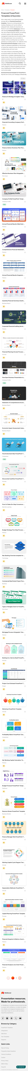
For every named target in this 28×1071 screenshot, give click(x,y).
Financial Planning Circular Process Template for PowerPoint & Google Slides (13, 352)
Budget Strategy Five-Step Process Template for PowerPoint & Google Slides (13, 530)
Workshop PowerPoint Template (11, 709)
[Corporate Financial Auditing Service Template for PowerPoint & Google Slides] (14, 317)
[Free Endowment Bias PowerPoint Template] (14, 445)
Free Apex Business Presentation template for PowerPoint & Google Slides (13, 377)
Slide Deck (4, 1033)
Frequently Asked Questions (8, 1051)
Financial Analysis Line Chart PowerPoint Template (13, 964)
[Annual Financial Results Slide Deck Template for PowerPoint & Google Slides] (14, 215)
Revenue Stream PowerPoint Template (13, 811)
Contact (3, 1057)
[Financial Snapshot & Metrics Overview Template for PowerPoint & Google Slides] (14, 930)
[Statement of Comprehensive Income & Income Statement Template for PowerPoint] (14, 393)
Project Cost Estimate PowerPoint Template (13, 683)
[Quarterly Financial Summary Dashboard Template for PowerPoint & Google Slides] (14, 292)
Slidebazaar (17, 28)
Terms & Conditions (6, 1054)
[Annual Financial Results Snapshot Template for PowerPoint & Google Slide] (14, 266)
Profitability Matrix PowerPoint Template (13, 734)
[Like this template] (25, 99)
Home (2, 10)
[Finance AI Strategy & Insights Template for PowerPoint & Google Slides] (14, 88)
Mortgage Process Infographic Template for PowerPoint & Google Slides (13, 632)
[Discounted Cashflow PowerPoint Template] (14, 470)
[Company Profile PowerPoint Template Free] (14, 190)
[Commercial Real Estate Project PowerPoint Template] (14, 572)
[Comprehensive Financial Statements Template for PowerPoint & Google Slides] (14, 241)
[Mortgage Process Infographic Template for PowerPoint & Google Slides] (14, 623)
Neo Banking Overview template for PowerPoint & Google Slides (13, 555)
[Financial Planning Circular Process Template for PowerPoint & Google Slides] (14, 343)
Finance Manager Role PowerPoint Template (13, 837)
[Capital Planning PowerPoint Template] (14, 904)
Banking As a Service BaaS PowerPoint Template (13, 658)
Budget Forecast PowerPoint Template (13, 785)
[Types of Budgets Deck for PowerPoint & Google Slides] (14, 598)
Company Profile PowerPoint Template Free (13, 199)
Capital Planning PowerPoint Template (13, 913)
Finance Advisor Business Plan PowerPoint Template (13, 148)
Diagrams (3, 1039)
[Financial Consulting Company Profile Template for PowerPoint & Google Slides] (14, 113)
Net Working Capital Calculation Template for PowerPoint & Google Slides (13, 760)
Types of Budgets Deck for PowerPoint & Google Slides (13, 606)
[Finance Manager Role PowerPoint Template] (14, 828)
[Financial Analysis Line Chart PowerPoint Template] (14, 956)
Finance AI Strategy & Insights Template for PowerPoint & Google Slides (13, 96)
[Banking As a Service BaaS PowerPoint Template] (14, 649)
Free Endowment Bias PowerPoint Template (13, 453)
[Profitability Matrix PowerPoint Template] (14, 725)
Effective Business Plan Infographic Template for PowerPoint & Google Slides (13, 173)
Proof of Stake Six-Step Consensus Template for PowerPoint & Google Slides (13, 504)
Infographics (4, 1030)
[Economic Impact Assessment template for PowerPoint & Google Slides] (14, 419)
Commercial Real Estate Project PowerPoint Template (13, 581)
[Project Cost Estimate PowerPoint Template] (14, 674)
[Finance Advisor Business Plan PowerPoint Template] (14, 139)
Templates (7, 10)
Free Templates (5, 1036)
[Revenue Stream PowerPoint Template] (14, 802)
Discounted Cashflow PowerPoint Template (13, 479)
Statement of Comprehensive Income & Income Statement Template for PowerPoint (13, 402)
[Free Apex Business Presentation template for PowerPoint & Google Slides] (14, 368)
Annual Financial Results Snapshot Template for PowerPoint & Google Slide (13, 275)
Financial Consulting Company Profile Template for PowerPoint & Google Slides (13, 122)
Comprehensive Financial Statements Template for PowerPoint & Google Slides (13, 249)
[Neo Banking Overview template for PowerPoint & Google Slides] (14, 546)
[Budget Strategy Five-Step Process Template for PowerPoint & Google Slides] (14, 521)
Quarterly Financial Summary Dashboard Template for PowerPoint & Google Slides (13, 301)
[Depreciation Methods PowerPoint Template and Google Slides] (14, 879)
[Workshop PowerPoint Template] (14, 700)
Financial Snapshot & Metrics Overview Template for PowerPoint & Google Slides (13, 939)
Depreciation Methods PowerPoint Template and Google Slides (13, 888)
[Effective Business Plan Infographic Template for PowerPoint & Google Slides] (14, 164)
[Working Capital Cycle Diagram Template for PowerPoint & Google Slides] (14, 853)
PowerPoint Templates (7, 1027)
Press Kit (3, 1067)
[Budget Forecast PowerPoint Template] (14, 777)
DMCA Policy (4, 1063)
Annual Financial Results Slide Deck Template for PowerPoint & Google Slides (13, 224)
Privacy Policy (4, 1060)
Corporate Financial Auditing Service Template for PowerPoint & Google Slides (13, 326)
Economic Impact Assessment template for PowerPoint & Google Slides (13, 428)
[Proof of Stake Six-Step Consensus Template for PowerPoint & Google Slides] (14, 495)
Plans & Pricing (5, 1048)
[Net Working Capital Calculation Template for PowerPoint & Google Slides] (14, 751)
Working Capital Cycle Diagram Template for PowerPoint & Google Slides (13, 862)
